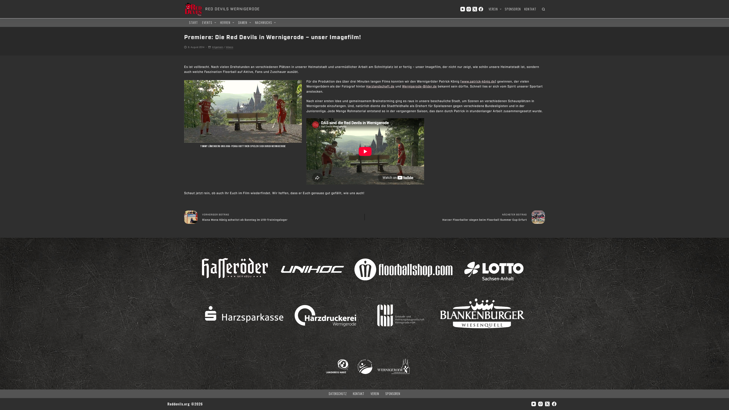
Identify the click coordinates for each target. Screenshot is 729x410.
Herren (225, 22)
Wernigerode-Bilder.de (419, 86)
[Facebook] (481, 9)
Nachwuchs (263, 22)
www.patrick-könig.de (478, 82)
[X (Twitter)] (475, 9)
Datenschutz (338, 394)
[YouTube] (462, 9)
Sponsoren (513, 9)
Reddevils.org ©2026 (185, 404)
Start (193, 22)
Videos (229, 47)
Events (207, 22)
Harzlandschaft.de (380, 86)
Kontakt (530, 9)
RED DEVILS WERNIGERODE (232, 9)
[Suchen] (543, 9)
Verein (493, 9)
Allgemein (217, 47)
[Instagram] (468, 9)
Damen (242, 22)
